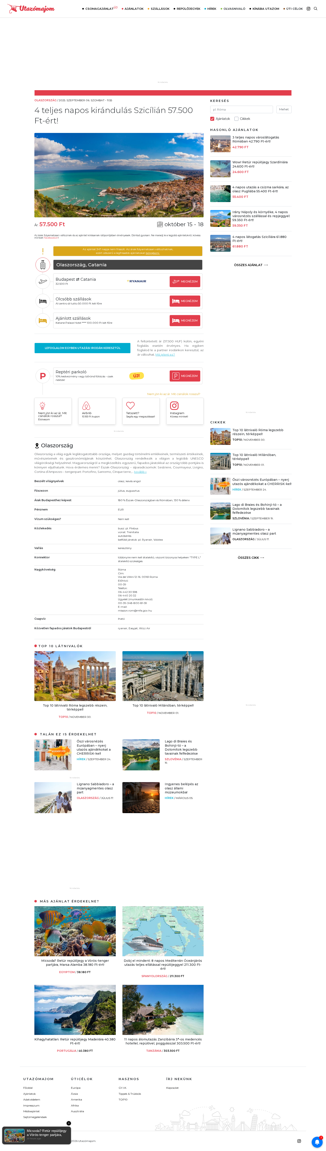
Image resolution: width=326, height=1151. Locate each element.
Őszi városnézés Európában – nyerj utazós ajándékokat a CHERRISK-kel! (94, 747)
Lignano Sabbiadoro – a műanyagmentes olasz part (95, 788)
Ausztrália (77, 1111)
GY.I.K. (123, 1087)
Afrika (75, 1105)
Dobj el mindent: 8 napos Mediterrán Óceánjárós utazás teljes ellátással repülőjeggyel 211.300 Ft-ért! (163, 965)
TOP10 (64, 717)
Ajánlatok (134, 8)
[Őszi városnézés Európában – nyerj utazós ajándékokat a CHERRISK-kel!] (53, 769)
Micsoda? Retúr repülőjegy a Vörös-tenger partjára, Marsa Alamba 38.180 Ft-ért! (75, 963)
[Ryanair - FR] (137, 285)
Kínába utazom (266, 8)
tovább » (140, 471)
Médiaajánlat (31, 1111)
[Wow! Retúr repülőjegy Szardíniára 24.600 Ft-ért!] (220, 176)
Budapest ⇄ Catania (76, 279)
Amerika (76, 1099)
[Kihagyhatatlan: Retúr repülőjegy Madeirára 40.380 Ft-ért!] (75, 1034)
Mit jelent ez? (165, 354)
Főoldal (28, 1087)
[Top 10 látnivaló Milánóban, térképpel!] (163, 700)
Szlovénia (173, 759)
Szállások (160, 8)
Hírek (211, 8)
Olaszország (88, 798)
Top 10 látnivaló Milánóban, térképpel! (163, 705)
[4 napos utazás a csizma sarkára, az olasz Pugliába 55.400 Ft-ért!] (220, 201)
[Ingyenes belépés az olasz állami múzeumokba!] (141, 812)
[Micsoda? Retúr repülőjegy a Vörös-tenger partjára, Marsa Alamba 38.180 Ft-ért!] (75, 955)
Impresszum (31, 1105)
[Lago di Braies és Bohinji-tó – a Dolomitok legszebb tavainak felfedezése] (141, 769)
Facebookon (51, 237)
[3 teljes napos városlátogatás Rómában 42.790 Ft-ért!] (220, 151)
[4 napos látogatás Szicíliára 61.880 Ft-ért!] (220, 250)
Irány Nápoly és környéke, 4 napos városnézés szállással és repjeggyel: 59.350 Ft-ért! (261, 216)
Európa (76, 1087)
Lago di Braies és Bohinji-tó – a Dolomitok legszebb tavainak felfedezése (181, 747)
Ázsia (74, 1093)
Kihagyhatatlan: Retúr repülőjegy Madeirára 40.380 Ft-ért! (75, 1041)
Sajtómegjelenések (35, 1117)
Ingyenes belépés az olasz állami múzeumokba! (181, 788)
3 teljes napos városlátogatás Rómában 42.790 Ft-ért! (255, 139)
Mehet (284, 109)
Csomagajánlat (101, 8)
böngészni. (153, 253)
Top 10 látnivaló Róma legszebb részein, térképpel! (75, 707)
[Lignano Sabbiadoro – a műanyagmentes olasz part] (53, 812)
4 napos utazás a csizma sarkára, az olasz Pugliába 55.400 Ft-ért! (260, 189)
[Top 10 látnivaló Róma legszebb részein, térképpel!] (75, 700)
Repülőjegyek (188, 8)
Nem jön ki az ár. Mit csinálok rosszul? (173, 394)
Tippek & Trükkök (130, 1093)
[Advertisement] (163, 52)
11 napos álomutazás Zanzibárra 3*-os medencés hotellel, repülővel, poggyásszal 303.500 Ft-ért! (163, 1041)
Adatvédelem (31, 1099)
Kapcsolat (172, 1087)
